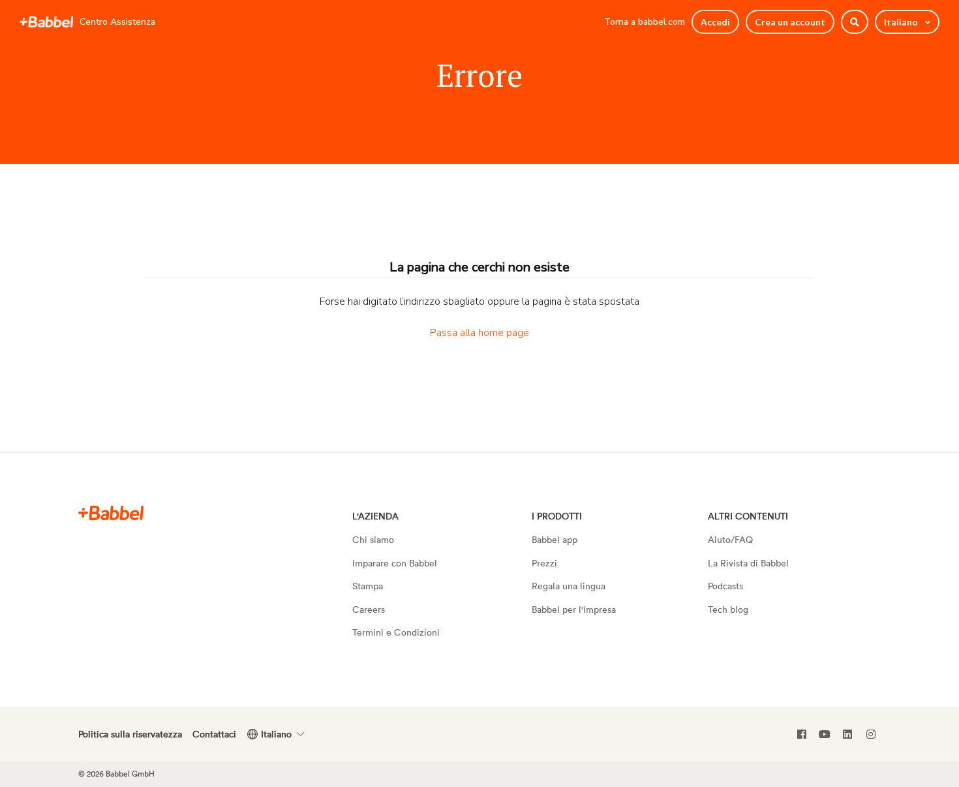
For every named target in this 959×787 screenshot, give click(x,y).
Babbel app (554, 539)
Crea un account (790, 21)
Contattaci (214, 734)
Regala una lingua (568, 585)
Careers (368, 609)
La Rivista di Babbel (748, 563)
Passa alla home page (479, 333)
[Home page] (46, 22)
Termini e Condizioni (396, 632)
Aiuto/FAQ (730, 539)
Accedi (715, 21)
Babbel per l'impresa (574, 609)
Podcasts (725, 585)
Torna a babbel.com (644, 22)
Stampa (367, 585)
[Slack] (111, 512)
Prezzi (544, 563)
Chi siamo (373, 539)
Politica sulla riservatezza (130, 734)
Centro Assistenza (117, 22)
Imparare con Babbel (394, 563)
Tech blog (728, 609)
